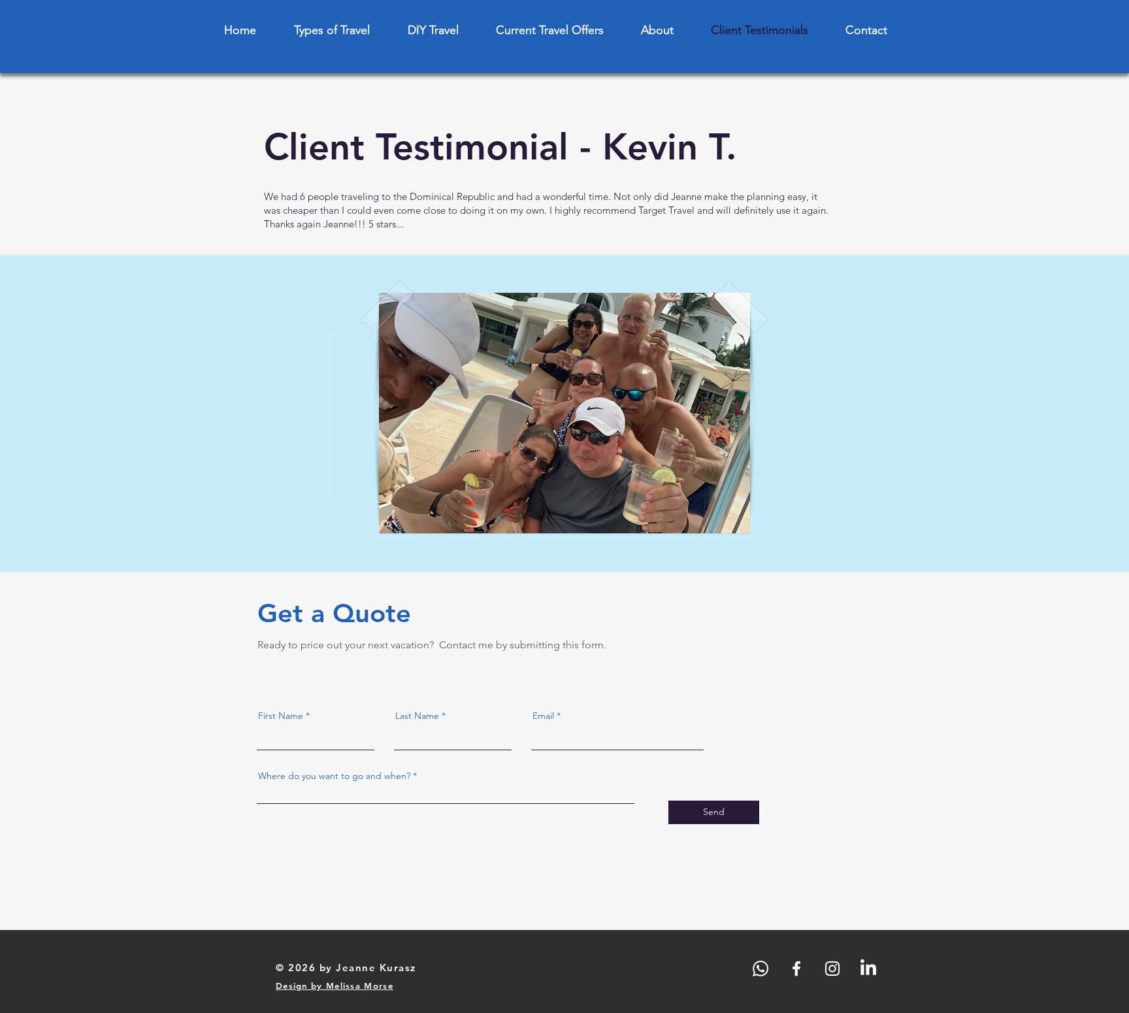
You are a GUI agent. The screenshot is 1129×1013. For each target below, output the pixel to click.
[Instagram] (832, 968)
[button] (564, 413)
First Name (280, 715)
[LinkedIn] (868, 968)
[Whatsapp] (760, 968)
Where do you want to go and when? (334, 775)
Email (543, 715)
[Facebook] (796, 968)
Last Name (417, 715)
